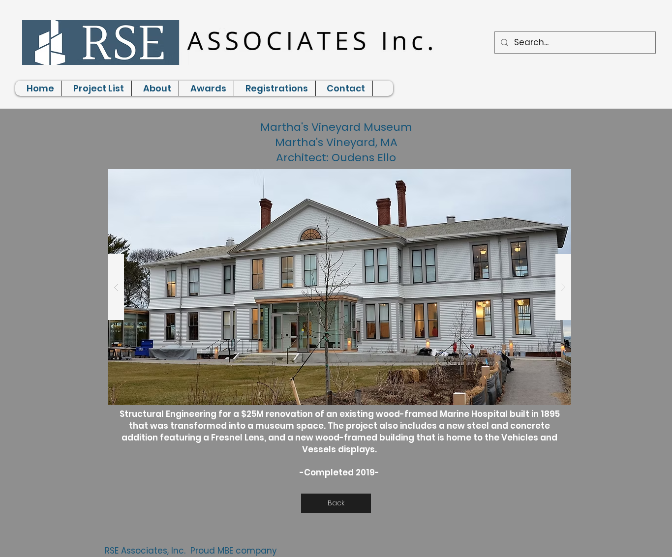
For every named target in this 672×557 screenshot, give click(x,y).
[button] (339, 287)
